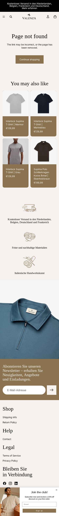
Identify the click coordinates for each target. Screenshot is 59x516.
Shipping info (10, 417)
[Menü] (4, 16)
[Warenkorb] (55, 16)
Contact (7, 439)
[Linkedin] (16, 483)
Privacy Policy (10, 460)
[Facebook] (5, 483)
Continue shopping (30, 59)
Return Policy (10, 422)
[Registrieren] (51, 390)
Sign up (39, 510)
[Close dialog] (56, 489)
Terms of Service (12, 455)
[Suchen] (10, 16)
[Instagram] (10, 483)
